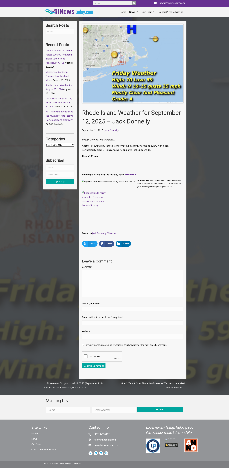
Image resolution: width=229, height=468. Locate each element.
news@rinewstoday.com (172, 2)
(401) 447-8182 (102, 434)
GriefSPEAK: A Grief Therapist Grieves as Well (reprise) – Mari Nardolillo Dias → (153, 385)
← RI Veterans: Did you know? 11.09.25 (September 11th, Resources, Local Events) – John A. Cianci (73, 385)
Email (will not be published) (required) (102, 317)
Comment (87, 266)
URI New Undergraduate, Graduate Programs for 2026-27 (59, 102)
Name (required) (91, 303)
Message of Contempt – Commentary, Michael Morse (58, 76)
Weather (111, 233)
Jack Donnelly (112, 130)
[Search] (134, 3)
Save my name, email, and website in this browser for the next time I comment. (126, 344)
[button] (137, 12)
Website (86, 330)
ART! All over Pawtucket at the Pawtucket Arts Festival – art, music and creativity (60, 115)
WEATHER (130, 174)
